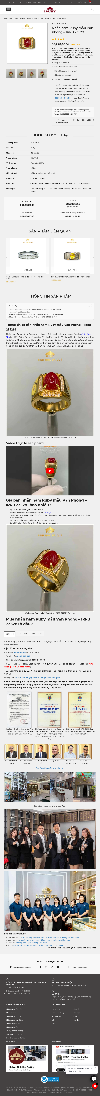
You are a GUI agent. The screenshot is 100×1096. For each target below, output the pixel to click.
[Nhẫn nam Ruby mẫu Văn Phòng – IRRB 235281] (10, 74)
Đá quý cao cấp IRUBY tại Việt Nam (31, 943)
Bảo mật (76, 1013)
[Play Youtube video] (50, 470)
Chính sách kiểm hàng (14, 1020)
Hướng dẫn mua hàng (14, 1031)
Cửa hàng (14, 19)
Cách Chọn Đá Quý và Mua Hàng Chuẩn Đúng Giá (37, 678)
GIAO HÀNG (23, 634)
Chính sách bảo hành (14, 1027)
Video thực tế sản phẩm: (21, 312)
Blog (75, 1016)
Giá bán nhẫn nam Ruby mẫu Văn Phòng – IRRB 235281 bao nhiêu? (36, 314)
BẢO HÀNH (37, 634)
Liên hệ (54, 1020)
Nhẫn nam (24, 19)
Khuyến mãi (56, 1016)
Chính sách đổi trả (13, 1023)
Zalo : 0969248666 (81, 967)
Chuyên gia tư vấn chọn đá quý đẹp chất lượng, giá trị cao (44, 940)
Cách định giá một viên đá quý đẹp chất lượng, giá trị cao (38, 945)
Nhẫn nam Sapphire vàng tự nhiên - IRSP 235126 (70, 277)
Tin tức (57, 2)
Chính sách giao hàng (14, 1016)
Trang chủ (56, 1009)
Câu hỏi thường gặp (14, 1034)
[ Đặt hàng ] (76, 44)
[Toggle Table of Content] (88, 306)
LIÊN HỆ (10, 634)
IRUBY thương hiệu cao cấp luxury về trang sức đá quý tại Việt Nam (49, 938)
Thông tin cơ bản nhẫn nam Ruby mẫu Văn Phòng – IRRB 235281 (35, 309)
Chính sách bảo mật (14, 1009)
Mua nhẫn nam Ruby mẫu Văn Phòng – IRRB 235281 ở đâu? (33, 317)
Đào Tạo (69, 2)
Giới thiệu (76, 1009)
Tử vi (53, 1023)
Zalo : (85, 120)
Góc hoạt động (58, 1013)
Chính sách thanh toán (15, 1013)
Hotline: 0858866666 (22, 967)
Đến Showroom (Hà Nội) (15, 1038)
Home (6, 19)
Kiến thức (82, 2)
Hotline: (62, 121)
